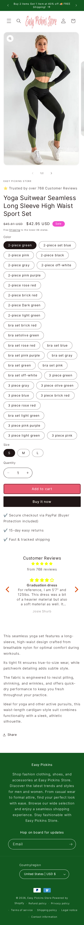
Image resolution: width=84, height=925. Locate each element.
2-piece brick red (23, 295)
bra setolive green (23, 335)
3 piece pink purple (24, 425)
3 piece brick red (55, 395)
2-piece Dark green (24, 305)
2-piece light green (24, 315)
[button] (9, 21)
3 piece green (60, 375)
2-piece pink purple (24, 275)
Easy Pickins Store (39, 897)
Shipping (14, 229)
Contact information (44, 916)
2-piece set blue (57, 245)
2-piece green (20, 245)
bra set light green (24, 415)
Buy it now (42, 502)
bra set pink (53, 365)
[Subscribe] (71, 844)
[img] (42, 564)
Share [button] (12, 735)
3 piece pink (62, 435)
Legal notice (69, 910)
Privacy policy (60, 903)
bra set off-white (23, 375)
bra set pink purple (24, 355)
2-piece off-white (56, 265)
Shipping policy (47, 910)
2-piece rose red (22, 285)
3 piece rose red (22, 405)
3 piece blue (18, 395)
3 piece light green (24, 435)
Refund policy (37, 903)
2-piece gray (19, 265)
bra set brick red (22, 325)
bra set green (19, 365)
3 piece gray (18, 385)
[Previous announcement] (7, 5)
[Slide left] (32, 173)
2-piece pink (18, 255)
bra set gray (62, 355)
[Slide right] (51, 173)
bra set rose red (22, 345)
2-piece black (52, 255)
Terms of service (22, 910)
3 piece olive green (57, 385)
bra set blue (57, 345)
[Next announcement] (76, 5)
